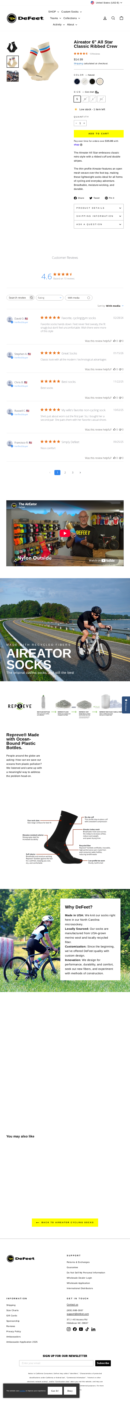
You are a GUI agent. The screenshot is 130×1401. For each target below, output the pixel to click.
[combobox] (49, 297)
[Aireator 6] (8, 1191)
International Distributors (80, 1288)
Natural (100, 81)
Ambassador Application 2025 (22, 1342)
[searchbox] (18, 297)
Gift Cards (11, 1315)
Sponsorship (13, 1321)
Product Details (90, 208)
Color (84, 75)
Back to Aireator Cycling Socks (67, 1222)
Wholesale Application (78, 1283)
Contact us (72, 1304)
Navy (77, 81)
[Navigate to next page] (80, 472)
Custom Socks (70, 11)
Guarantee (72, 1267)
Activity (57, 24)
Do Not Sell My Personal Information (86, 1272)
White (84, 81)
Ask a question (89, 224)
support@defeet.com (78, 1314)
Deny (70, 1391)
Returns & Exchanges (78, 1262)
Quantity (81, 117)
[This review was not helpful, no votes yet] (120, 341)
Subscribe (103, 1363)
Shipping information (95, 216)
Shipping (78, 63)
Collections (70, 18)
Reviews (10, 1326)
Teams (54, 18)
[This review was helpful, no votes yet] (114, 341)
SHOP (52, 11)
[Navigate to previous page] (50, 472)
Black (92, 81)
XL (101, 99)
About (71, 24)
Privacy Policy (13, 1331)
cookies (22, 1391)
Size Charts (12, 1310)
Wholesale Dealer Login (79, 1278)
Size (84, 92)
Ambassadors (13, 1337)
